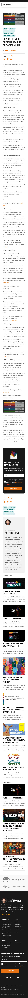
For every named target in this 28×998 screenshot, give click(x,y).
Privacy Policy (17, 989)
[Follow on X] (14, 977)
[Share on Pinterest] (7, 59)
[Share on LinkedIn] (4, 59)
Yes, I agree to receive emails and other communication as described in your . (14, 481)
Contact (25, 1)
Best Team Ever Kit (7, 930)
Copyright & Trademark (6, 989)
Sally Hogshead (10, 50)
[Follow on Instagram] (6, 977)
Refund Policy (22, 991)
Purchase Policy (5, 994)
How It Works (18, 924)
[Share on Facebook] (8, 55)
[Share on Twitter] (11, 55)
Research (18, 1)
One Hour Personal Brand (7, 932)
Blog (13, 1)
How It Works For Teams (19, 927)
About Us (17, 932)
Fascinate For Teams (7, 924)
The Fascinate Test (7, 922)
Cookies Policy (13, 991)
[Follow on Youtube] (18, 977)
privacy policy (18, 482)
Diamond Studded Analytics (6, 927)
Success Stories (6, 945)
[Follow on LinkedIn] (10, 977)
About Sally (5, 915)
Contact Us (17, 943)
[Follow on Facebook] (3, 977)
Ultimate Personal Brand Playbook (6, 936)
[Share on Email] (11, 59)
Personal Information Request (17, 994)
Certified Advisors (6, 943)
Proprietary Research (20, 930)
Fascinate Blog (5, 947)
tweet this (6, 247)
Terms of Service (5, 991)
